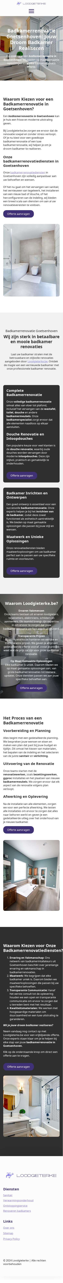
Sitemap (8, 1233)
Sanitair (8, 1195)
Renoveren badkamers (17, 1211)
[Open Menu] (31, 11)
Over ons (8, 1228)
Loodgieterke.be (38, 361)
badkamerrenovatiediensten (27, 172)
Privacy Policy (11, 1239)
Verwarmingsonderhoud (18, 1200)
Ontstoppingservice (15, 1205)
